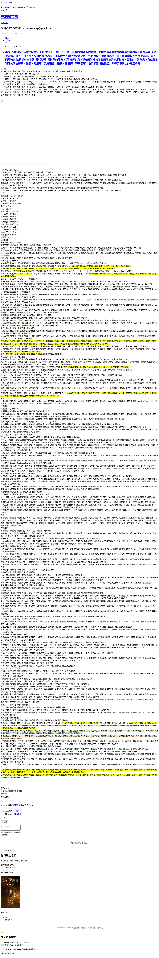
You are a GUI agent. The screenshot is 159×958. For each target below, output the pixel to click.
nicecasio (4, 793)
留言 (20, 805)
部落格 (7, 40)
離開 (12, 954)
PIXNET (63, 928)
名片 (7, 43)
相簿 (7, 38)
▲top (3, 818)
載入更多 (4, 822)
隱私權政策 (91, 928)
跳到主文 (4, 23)
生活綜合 (18, 33)
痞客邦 (15, 805)
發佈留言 (4, 835)
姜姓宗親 (17, 814)
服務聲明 (100, 928)
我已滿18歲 (5, 954)
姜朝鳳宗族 (9, 17)
